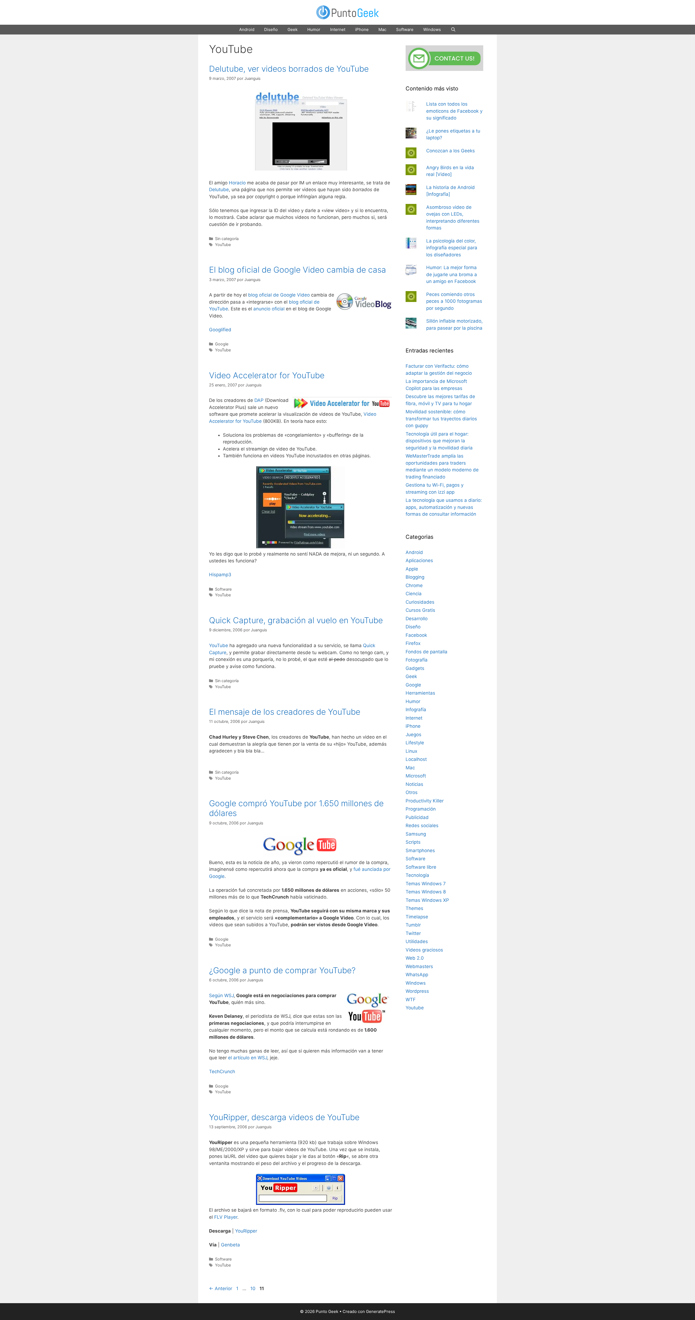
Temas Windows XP (427, 900)
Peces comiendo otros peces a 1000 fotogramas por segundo (454, 301)
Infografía (416, 709)
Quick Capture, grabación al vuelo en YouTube (296, 620)
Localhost (416, 759)
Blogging (415, 577)
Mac (382, 29)
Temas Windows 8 (426, 891)
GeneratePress (380, 1311)
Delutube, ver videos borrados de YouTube (289, 69)
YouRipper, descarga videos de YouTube (284, 1117)
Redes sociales (422, 825)
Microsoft (416, 776)
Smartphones (420, 850)
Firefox (413, 643)
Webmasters (419, 966)
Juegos (413, 734)
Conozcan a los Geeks (450, 150)
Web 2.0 (415, 958)
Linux (411, 751)
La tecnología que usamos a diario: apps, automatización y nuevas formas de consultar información (444, 507)
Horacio (237, 182)
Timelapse (417, 916)
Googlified (220, 329)
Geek (293, 29)
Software (404, 29)
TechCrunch (222, 1071)
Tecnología (417, 875)
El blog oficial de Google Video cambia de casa (297, 270)
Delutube (219, 189)
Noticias (414, 784)
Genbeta (230, 1244)
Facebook (416, 635)
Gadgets (415, 668)
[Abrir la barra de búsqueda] (453, 29)
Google (221, 344)
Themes (414, 908)
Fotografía (417, 660)
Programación (421, 809)
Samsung (416, 834)
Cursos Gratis (420, 610)
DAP (259, 400)
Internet (337, 29)
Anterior (220, 1288)
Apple (412, 569)
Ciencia (414, 593)
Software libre (421, 867)
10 (253, 1288)
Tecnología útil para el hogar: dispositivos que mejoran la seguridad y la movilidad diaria (439, 440)
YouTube (223, 244)
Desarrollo (417, 618)
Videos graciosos (424, 950)
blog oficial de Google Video (279, 295)
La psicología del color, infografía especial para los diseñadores (451, 247)
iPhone (362, 29)
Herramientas (420, 693)
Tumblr (413, 925)
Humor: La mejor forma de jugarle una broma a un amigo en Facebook (451, 274)
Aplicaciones (419, 560)
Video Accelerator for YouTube (266, 375)
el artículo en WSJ (247, 1057)
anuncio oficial (269, 308)
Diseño (271, 29)
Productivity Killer (425, 801)
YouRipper (246, 1231)
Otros (412, 792)
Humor (313, 29)
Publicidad (417, 817)
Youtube (415, 1007)
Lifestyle (415, 742)
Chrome (414, 585)
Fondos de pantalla (426, 651)
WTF (411, 999)
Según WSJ (221, 995)
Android (246, 29)
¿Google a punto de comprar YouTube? (282, 970)
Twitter (413, 933)
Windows (432, 29)
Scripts (413, 842)
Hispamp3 (220, 574)
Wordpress (417, 991)
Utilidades (417, 941)
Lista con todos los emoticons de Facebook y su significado (454, 111)
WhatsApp (417, 974)
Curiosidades (420, 602)
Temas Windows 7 (426, 883)
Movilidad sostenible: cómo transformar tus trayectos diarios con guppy (441, 418)
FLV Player (225, 1217)
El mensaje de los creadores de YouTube (284, 712)
